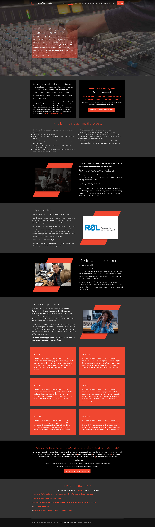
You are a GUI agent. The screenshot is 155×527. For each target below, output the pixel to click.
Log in (114, 3)
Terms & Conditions (71, 522)
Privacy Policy (62, 522)
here (58, 240)
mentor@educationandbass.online (52, 113)
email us (81, 490)
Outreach (88, 3)
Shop (101, 3)
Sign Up (120, 3)
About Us (107, 3)
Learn (64, 3)
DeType (89, 522)
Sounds (95, 3)
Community (79, 3)
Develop (70, 3)
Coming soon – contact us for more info (101, 109)
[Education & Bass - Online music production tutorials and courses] (42, 3)
